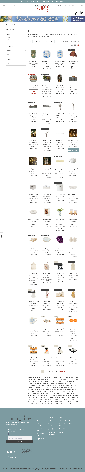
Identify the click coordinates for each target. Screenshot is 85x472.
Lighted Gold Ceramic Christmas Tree (73, 303)
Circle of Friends (73, 5)
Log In (81, 5)
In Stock (15, 13)
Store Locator (62, 428)
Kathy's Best (40, 435)
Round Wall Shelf (33, 86)
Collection (13, 24)
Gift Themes (68, 13)
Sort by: (30, 41)
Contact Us (62, 423)
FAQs (60, 425)
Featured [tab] (9, 34)
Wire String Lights (73, 140)
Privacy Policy (31, 468)
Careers (50, 437)
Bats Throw (73, 357)
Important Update (61, 431)
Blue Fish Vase (60, 219)
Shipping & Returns (50, 468)
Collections (58, 13)
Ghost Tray (33, 273)
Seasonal (49, 13)
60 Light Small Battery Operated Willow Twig (47, 142)
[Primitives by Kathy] (27, 454)
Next (61, 371)
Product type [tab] (11, 46)
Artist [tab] (8, 67)
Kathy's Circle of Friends (52, 429)
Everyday (41, 13)
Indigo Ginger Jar (60, 61)
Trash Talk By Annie (40, 438)
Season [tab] (9, 50)
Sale (21, 13)
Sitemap (63, 468)
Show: (47, 41)
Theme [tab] (9, 59)
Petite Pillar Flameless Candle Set (60, 170)
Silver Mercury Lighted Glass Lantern (46, 170)
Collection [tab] (10, 55)
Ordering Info (62, 421)
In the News (51, 425)
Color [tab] (8, 63)
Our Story (58, 5)
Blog (65, 5)
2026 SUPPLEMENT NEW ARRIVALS (54, 1)
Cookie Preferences (46, 469)
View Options (73, 150)
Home (8, 24)
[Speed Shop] (71, 45)
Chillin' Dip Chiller (60, 194)
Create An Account (72, 424)
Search (14, 5)
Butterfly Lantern (33, 61)
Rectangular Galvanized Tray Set (46, 116)
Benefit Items (52, 434)
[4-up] (77, 45)
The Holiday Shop (30, 13)
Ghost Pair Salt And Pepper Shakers (73, 249)
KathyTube (51, 432)
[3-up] (74, 45)
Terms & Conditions (40, 468)
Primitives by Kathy (12, 468)
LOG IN (28, 1)
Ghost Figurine (73, 273)
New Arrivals (6, 13)
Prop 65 (58, 468)
